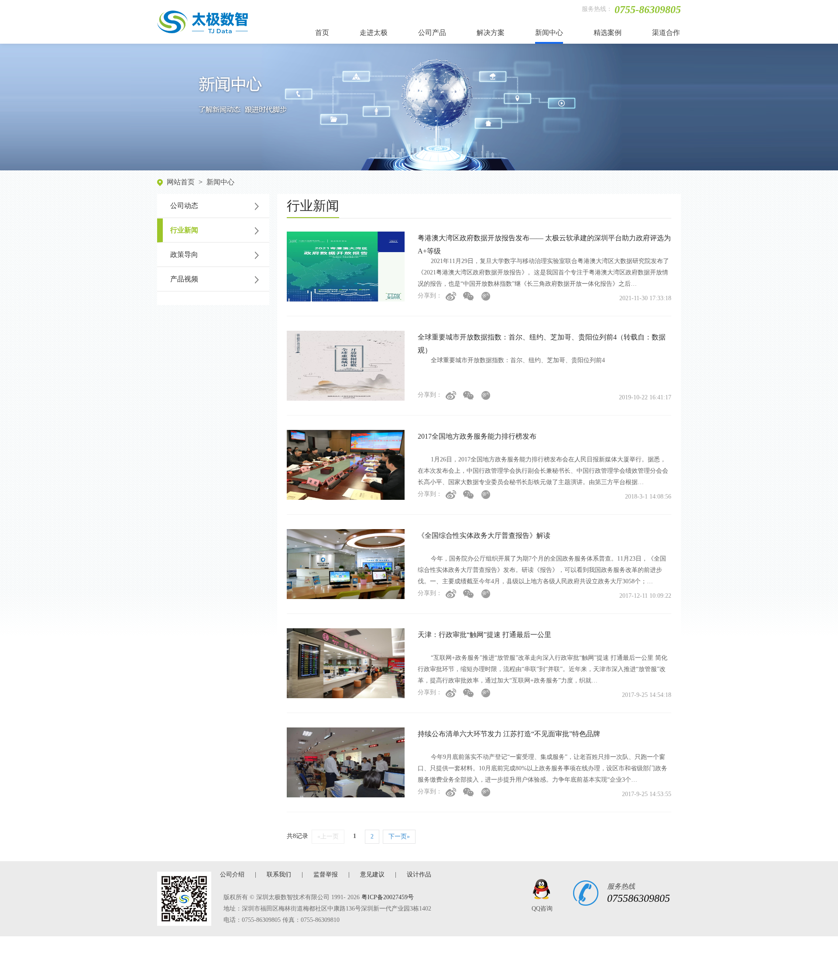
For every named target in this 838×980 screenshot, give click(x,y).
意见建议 (372, 874)
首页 (322, 32)
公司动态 (184, 205)
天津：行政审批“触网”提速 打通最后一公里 (484, 634)
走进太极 (374, 32)
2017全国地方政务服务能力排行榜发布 (477, 436)
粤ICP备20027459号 (387, 897)
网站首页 (181, 182)
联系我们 (279, 874)
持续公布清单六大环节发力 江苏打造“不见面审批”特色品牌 (509, 734)
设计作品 (419, 874)
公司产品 (432, 32)
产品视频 (184, 279)
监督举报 (325, 874)
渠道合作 (666, 32)
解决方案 (491, 32)
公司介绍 (232, 874)
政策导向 (184, 254)
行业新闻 (184, 230)
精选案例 (608, 32)
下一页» (399, 836)
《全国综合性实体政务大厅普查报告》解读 (484, 535)
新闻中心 (549, 32)
